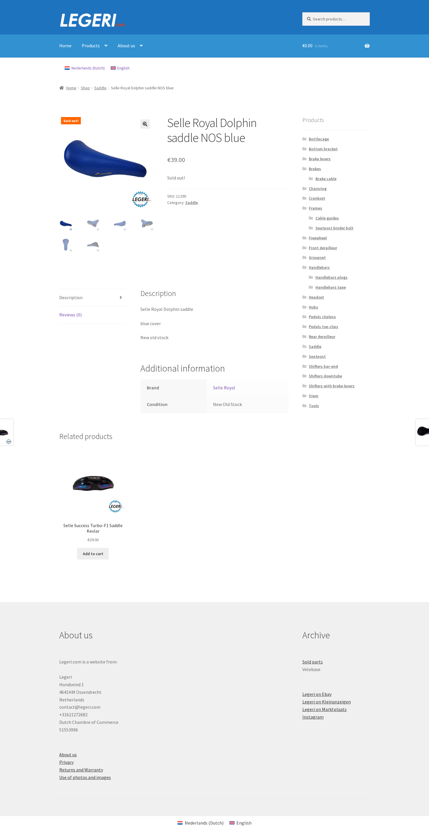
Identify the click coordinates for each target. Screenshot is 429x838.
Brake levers (320, 158)
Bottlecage (319, 139)
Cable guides (327, 218)
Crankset (317, 198)
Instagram (313, 717)
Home (65, 45)
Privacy (66, 762)
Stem (313, 395)
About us (126, 45)
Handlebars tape (330, 287)
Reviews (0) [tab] (70, 315)
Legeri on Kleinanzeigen (326, 702)
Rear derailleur (322, 336)
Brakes (315, 168)
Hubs (313, 307)
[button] (145, 124)
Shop (85, 87)
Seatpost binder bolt (334, 228)
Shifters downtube (325, 376)
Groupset (317, 257)
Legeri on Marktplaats (324, 709)
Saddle (100, 87)
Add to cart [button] (93, 553)
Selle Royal (224, 388)
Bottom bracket (323, 148)
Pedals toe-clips (323, 326)
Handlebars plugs (331, 277)
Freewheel (318, 238)
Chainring (318, 188)
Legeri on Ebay (317, 694)
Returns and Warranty (81, 770)
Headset (316, 297)
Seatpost (317, 356)
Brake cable (325, 178)
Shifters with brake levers (332, 385)
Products (91, 45)
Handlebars (319, 267)
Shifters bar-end (323, 366)
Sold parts (312, 662)
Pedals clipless (322, 316)
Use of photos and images (85, 777)
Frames (315, 208)
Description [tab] (71, 297)
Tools (314, 405)
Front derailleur (323, 247)
